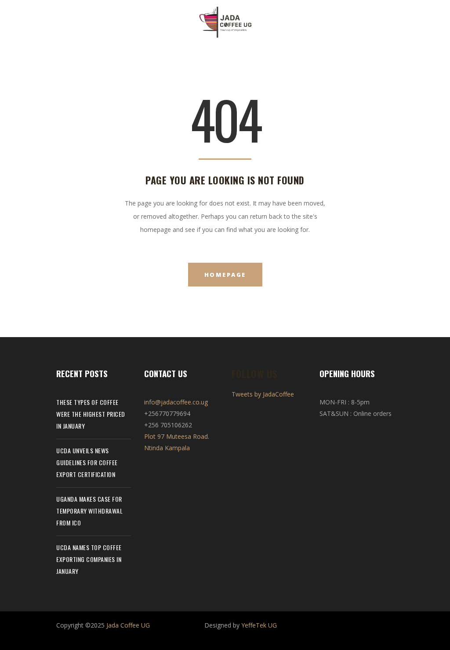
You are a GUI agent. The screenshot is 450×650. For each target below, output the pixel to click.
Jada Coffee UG (128, 625)
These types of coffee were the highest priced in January (90, 413)
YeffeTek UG (259, 625)
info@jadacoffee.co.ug (176, 402)
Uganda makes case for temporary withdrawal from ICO (89, 510)
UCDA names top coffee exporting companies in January (89, 559)
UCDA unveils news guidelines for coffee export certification (87, 462)
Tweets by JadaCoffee (263, 394)
